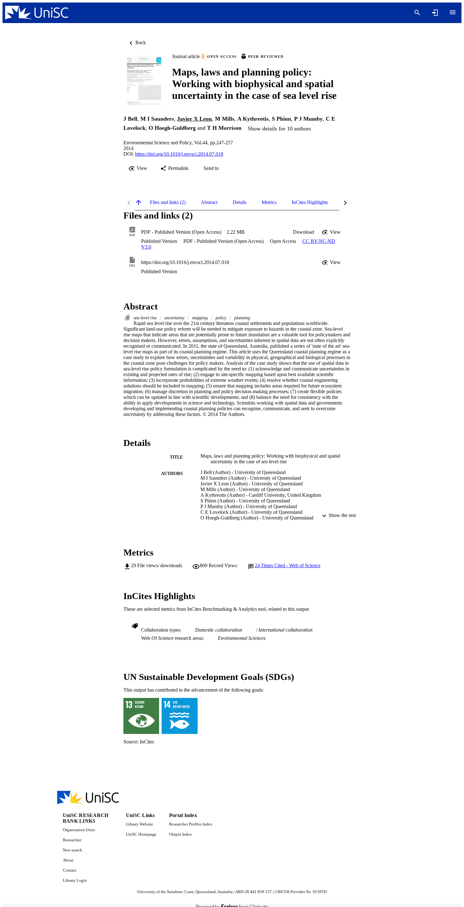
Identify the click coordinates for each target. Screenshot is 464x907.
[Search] (417, 12)
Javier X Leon (194, 119)
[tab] (167, 202)
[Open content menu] (452, 12)
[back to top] (138, 202)
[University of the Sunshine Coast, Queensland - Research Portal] (36, 13)
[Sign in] (435, 12)
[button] (303, 232)
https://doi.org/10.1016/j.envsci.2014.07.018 (179, 154)
